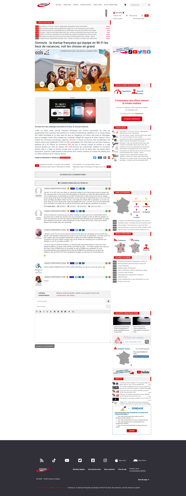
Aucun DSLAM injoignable (142, 348)
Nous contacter (109, 469)
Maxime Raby (65, 158)
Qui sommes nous (94, 469)
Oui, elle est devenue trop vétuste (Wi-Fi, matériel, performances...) (130, 417)
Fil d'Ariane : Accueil (43, 488)
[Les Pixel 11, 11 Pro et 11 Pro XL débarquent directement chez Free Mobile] (115, 132)
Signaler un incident (141, 356)
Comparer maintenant (132, 119)
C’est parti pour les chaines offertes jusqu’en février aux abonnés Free (134, 391)
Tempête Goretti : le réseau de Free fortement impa (134, 223)
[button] (36, 311)
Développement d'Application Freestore (130, 275)
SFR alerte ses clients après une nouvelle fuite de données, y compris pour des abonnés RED (135, 159)
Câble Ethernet (122, 277)
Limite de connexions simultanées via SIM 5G (132, 261)
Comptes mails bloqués (125, 272)
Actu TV (118, 379)
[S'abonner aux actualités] (109, 157)
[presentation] (36, 311)
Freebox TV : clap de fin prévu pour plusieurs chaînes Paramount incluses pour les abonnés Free (134, 403)
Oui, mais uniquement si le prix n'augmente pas (133, 420)
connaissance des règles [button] (65, 295)
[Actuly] (119, 340)
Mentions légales (79, 469)
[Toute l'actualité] (106, 22)
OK (146, 15)
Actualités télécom (60, 488)
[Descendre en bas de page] (80, 188)
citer (72, 188)
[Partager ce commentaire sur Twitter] (77, 188)
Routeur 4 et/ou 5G (124, 281)
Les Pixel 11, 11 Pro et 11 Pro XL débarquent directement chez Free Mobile (63, 26)
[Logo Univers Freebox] (43, 4)
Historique (83, 206)
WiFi (69, 144)
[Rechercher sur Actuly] (147, 342)
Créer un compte (117, 18)
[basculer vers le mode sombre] (125, 5)
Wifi (36, 135)
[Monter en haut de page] (84, 188)
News (108, 30)
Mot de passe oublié (138, 18)
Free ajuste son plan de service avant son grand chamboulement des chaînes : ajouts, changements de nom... (135, 152)
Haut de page (143, 480)
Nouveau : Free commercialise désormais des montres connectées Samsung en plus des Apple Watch (135, 144)
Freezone (119, 12)
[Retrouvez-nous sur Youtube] (67, 460)
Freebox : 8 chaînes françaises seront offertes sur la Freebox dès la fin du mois (135, 395)
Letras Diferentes (123, 266)
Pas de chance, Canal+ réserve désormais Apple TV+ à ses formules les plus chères (66, 28)
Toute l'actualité (45, 22)
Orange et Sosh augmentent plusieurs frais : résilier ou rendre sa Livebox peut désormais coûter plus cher (135, 156)
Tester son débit (96, 206)
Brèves (108, 26)
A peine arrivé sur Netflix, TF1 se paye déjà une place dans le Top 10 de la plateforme (135, 383)
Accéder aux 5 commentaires (73, 175)
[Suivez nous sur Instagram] (105, 460)
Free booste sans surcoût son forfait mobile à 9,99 (134, 227)
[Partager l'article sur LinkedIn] (104, 157)
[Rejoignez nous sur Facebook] (93, 460)
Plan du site (122, 469)
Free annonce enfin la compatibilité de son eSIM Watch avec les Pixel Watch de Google (67, 30)
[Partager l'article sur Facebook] (100, 157)
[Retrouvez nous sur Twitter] (80, 460)
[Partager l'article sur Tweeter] (94, 157)
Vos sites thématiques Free (126, 313)
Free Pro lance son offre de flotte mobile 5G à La (133, 229)
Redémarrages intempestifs (127, 268)
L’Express (72, 140)
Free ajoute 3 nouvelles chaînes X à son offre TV (135, 398)
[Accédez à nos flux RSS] (42, 460)
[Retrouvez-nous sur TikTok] (54, 460)
